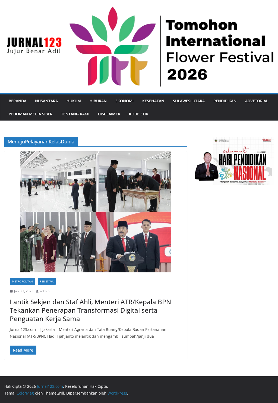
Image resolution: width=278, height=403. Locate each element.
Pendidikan (224, 100)
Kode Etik (138, 113)
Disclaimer (109, 113)
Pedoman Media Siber (30, 113)
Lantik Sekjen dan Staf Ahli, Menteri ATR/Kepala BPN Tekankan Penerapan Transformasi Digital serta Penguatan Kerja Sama (90, 310)
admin (44, 291)
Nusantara (46, 100)
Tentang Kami (75, 113)
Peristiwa (46, 281)
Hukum (74, 100)
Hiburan (98, 100)
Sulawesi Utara (189, 100)
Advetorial (256, 100)
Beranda (17, 100)
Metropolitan (22, 281)
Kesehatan (153, 100)
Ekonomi (124, 100)
